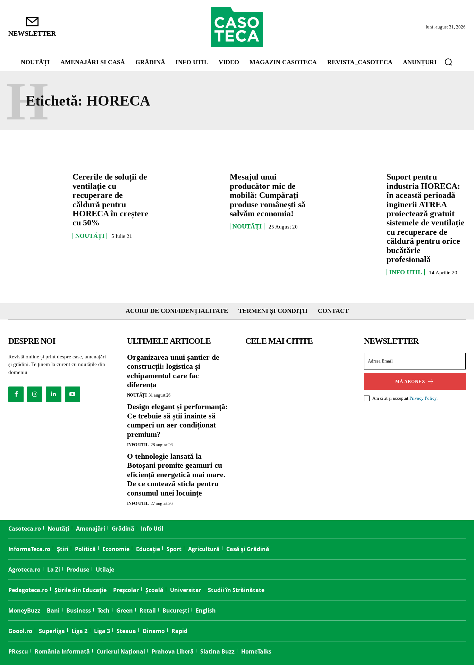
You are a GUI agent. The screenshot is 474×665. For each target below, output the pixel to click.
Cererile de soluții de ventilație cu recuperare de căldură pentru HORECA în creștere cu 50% (111, 199)
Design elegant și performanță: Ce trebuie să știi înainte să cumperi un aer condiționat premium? (177, 420)
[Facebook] (16, 394)
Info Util (405, 272)
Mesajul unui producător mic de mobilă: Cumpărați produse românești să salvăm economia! (267, 195)
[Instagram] (34, 394)
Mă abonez (410, 381)
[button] (448, 61)
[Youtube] (72, 394)
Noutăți (89, 236)
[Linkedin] (53, 394)
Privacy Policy (423, 398)
